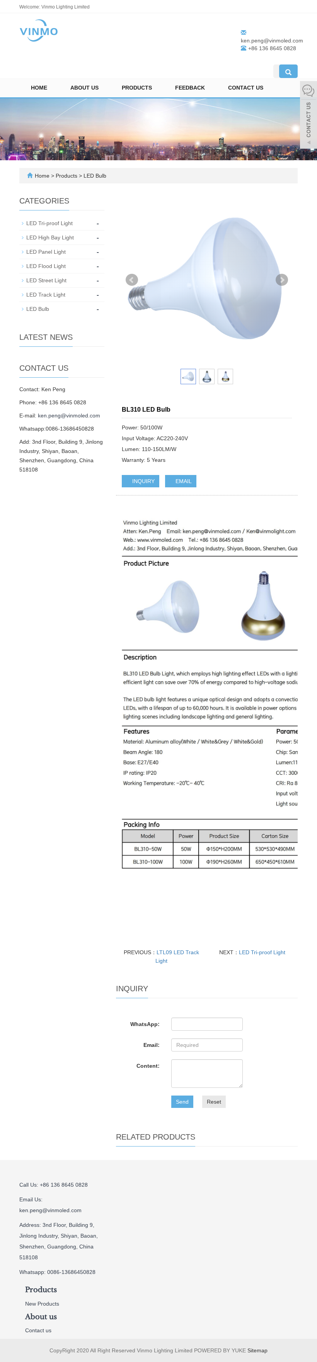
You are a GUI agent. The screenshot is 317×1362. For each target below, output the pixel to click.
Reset (214, 1102)
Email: (151, 1045)
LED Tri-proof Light (262, 952)
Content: (148, 1066)
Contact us (245, 88)
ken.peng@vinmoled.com (272, 40)
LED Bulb (94, 176)
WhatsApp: (145, 1024)
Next (282, 280)
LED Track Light (45, 295)
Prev (132, 280)
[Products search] (288, 71)
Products (137, 88)
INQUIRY (143, 481)
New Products (42, 1304)
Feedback (190, 88)
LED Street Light (46, 280)
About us (84, 88)
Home (39, 88)
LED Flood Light (46, 266)
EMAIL (183, 481)
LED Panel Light (46, 252)
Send (182, 1102)
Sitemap (257, 1350)
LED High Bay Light (50, 237)
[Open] (308, 116)
